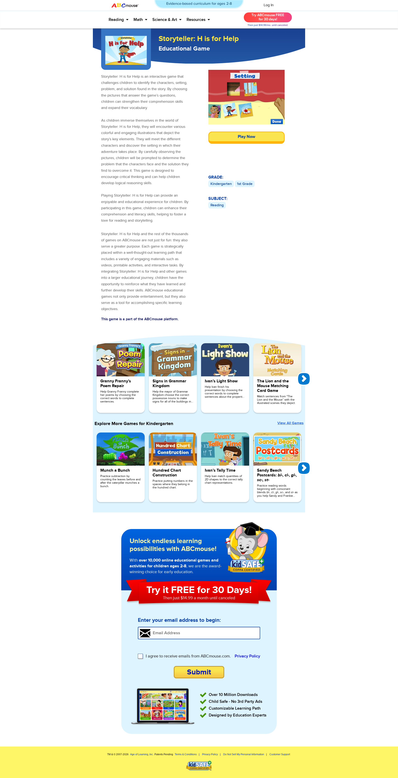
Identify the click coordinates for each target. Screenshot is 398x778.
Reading (116, 19)
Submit (199, 672)
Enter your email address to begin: (179, 620)
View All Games (290, 423)
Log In (269, 5)
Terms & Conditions (186, 754)
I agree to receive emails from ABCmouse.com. (188, 656)
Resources (196, 19)
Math (138, 19)
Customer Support (279, 754)
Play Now (246, 136)
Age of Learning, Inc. (141, 754)
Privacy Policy (247, 656)
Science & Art (164, 19)
